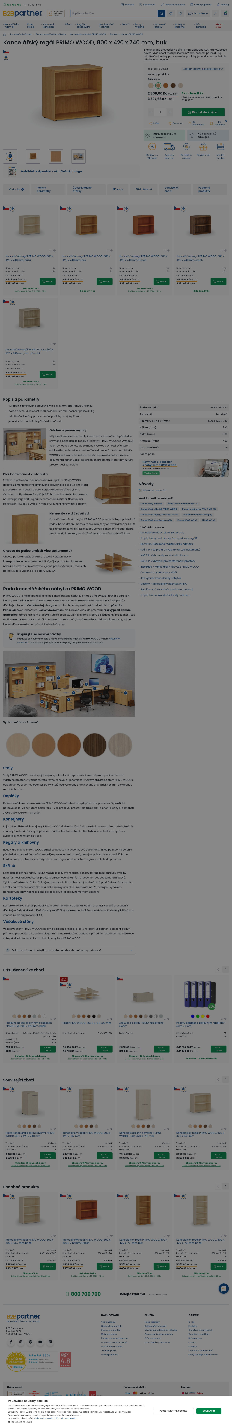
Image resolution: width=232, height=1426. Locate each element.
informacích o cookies (45, 1418)
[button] (77, 1422)
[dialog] (116, 1411)
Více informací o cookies (67, 1418)
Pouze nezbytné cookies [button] (173, 1411)
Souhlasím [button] (209, 1411)
